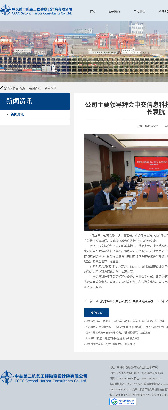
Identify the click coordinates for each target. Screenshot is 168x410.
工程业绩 (139, 11)
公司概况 (114, 11)
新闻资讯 (35, 88)
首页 (93, 11)
